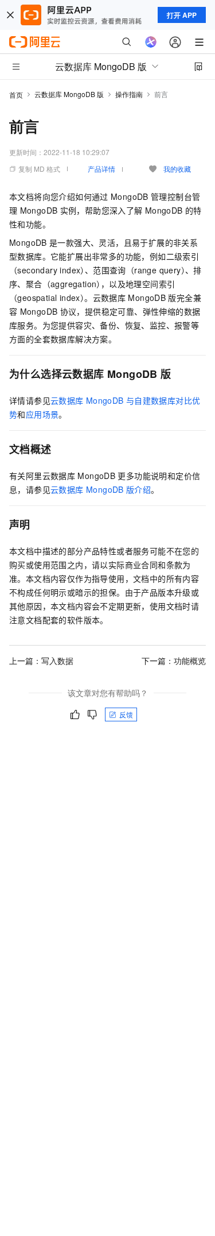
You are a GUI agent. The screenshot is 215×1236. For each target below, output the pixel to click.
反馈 (126, 714)
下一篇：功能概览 (174, 660)
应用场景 (42, 414)
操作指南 (129, 94)
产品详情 (101, 168)
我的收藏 (177, 168)
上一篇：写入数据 (41, 660)
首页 (16, 94)
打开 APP (182, 15)
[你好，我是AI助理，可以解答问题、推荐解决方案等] (151, 42)
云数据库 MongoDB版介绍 (100, 489)
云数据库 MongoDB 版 (69, 94)
